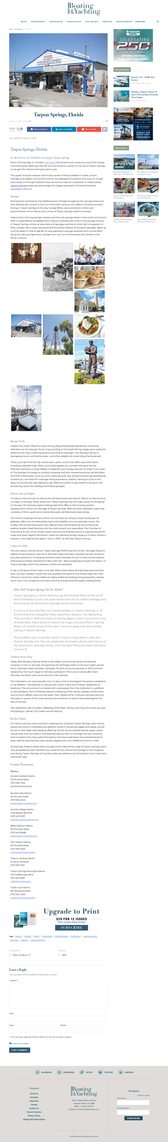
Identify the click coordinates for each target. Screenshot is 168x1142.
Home (11, 29)
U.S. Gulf (27, 29)
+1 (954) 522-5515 (86, 1106)
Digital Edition (124, 21)
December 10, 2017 (15, 121)
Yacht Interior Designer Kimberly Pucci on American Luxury (123, 220)
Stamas (24, 940)
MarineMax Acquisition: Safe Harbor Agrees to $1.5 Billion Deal (123, 173)
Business (119, 167)
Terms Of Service (34, 1112)
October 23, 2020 (138, 83)
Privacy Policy (34, 1115)
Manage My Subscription (34, 1119)
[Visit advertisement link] (58, 919)
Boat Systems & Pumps (146, 214)
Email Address (123, 1108)
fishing (18, 936)
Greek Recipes (61, 936)
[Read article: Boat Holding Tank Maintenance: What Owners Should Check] (148, 209)
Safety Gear (121, 191)
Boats (24, 21)
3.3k (148, 83)
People (118, 215)
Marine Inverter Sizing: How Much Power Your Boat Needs (148, 197)
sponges (14, 940)
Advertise (34, 1097)
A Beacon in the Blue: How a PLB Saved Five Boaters (123, 197)
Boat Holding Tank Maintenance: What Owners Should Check (147, 220)
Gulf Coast (49, 162)
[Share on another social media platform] (105, 129)
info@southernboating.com (88, 1109)
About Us (34, 1093)
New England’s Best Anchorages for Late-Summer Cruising (148, 173)
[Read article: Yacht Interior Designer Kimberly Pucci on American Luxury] (124, 209)
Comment (14, 980)
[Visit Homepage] (84, 9)
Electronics (91, 21)
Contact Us (34, 1108)
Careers (34, 1104)
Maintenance (74, 21)
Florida (28, 936)
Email (11, 1025)
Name (11, 1013)
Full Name (122, 1098)
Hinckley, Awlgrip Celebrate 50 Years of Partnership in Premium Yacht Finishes (144, 94)
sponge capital (90, 936)
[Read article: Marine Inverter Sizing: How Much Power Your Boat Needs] (148, 185)
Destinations (38, 21)
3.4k (145, 101)
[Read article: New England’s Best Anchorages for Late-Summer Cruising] (148, 162)
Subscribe (140, 21)
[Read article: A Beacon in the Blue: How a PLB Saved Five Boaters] (124, 185)
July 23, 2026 (136, 101)
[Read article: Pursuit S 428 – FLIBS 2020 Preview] (121, 81)
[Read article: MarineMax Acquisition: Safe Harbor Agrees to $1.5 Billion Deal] (124, 162)
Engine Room (56, 21)
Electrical (145, 191)
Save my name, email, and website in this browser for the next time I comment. (42, 1037)
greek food (47, 936)
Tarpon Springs (18, 185)
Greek (36, 936)
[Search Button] (158, 21)
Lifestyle (107, 21)
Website (63, 1025)
